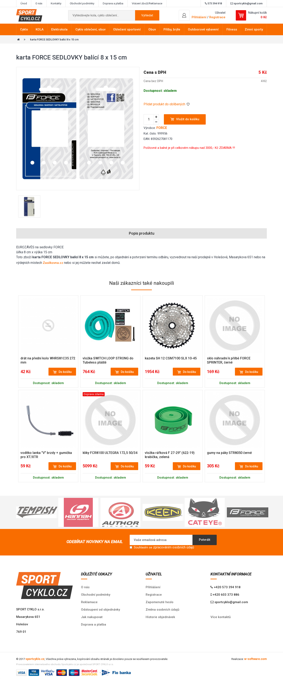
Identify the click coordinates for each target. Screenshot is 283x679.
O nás (38, 3)
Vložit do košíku (187, 119)
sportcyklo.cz (35, 659)
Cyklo (24, 29)
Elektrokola (59, 29)
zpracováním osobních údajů (173, 547)
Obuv (152, 29)
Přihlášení (153, 587)
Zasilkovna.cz (53, 263)
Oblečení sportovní (127, 29)
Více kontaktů (220, 617)
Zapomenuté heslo (159, 602)
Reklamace (89, 602)
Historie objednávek (160, 617)
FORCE (161, 128)
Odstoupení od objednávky (100, 609)
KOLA (40, 29)
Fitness (231, 29)
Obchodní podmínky (82, 3)
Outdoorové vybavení (203, 29)
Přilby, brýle (171, 29)
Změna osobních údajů (162, 609)
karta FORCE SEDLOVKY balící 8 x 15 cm (54, 39)
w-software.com (255, 659)
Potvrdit (204, 540)
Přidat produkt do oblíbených (165, 104)
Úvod (24, 3)
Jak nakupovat (92, 617)
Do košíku (65, 371)
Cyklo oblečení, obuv (90, 29)
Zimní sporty (254, 29)
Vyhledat (147, 15)
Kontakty (56, 3)
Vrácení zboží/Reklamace (147, 3)
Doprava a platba (113, 3)
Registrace (217, 17)
